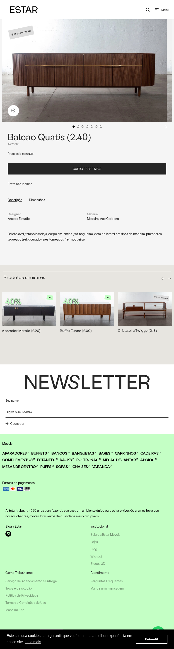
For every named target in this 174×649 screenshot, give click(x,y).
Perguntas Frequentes (106, 581)
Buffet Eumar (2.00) (76, 330)
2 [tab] (78, 126)
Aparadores (14, 453)
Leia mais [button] (33, 642)
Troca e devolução (18, 588)
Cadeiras (149, 453)
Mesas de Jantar (119, 459)
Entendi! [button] (151, 639)
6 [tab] (96, 126)
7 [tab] (101, 126)
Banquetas (83, 453)
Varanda (101, 466)
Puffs (45, 466)
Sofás (62, 466)
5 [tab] (92, 126)
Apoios (147, 459)
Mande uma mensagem (107, 588)
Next (165, 126)
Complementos (17, 459)
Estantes (46, 459)
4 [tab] (87, 126)
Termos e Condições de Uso (25, 603)
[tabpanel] (84, 70)
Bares (104, 453)
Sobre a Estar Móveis (105, 534)
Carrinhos (125, 453)
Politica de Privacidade (21, 595)
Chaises (80, 466)
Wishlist (96, 556)
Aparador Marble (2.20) (21, 330)
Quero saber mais (87, 168)
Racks (66, 459)
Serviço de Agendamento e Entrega (31, 581)
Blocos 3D (97, 563)
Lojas (94, 542)
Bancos (59, 453)
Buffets (39, 453)
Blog (93, 549)
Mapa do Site (14, 610)
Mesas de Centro (19, 466)
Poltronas (87, 459)
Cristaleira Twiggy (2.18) (137, 330)
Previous (8, 126)
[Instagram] (8, 534)
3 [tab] (83, 126)
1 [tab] (73, 126)
